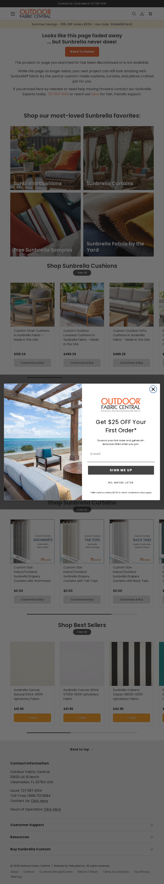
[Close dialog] (153, 389)
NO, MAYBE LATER (121, 482)
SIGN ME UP (121, 470)
